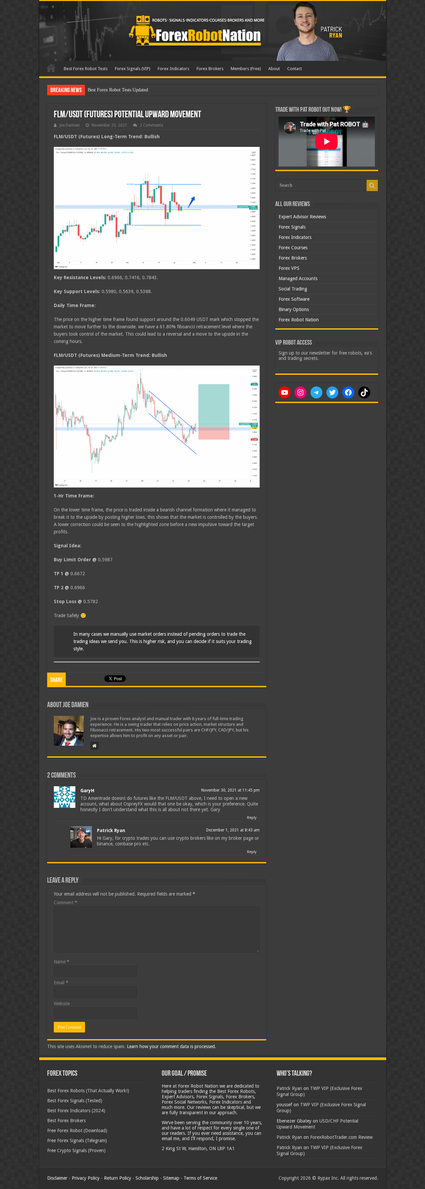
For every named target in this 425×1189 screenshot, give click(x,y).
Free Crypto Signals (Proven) (76, 1150)
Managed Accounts (298, 278)
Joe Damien (69, 125)
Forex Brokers (210, 68)
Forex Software (294, 299)
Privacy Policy (86, 1178)
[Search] (372, 185)
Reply (251, 817)
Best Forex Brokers (66, 1120)
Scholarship (147, 1178)
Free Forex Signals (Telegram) (77, 1140)
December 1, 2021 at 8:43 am (233, 830)
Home (51, 68)
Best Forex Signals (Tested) (74, 1100)
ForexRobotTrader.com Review (341, 1137)
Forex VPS (289, 268)
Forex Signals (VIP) (132, 68)
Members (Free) (246, 68)
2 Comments (151, 125)
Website (62, 1003)
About (274, 68)
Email (61, 982)
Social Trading (293, 288)
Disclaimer (57, 1178)
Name (61, 961)
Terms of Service (200, 1178)
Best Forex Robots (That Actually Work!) (88, 1090)
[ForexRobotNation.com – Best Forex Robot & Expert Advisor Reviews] (212, 31)
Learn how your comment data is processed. (171, 1046)
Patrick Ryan (111, 830)
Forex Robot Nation (299, 319)
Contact (294, 68)
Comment (65, 902)
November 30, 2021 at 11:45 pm (230, 790)
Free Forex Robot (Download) (77, 1130)
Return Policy (117, 1178)
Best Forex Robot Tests (86, 68)
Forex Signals (292, 227)
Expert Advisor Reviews (302, 216)
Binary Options (294, 309)
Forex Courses (293, 247)
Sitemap (171, 1178)
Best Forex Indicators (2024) (76, 1110)
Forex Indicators (173, 68)
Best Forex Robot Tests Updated (118, 89)
